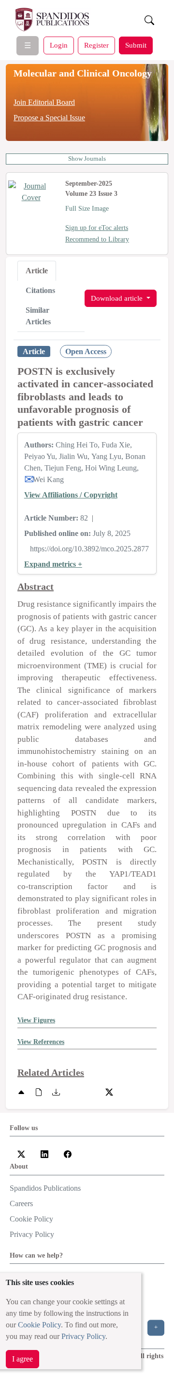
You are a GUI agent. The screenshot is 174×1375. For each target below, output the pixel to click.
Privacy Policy (83, 1336)
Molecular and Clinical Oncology (83, 73)
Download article (118, 298)
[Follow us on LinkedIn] (44, 1153)
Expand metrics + (53, 564)
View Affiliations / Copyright (70, 495)
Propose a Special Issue (49, 118)
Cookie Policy (39, 1325)
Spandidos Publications (45, 1188)
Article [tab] (37, 271)
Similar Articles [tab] (38, 316)
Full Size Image (87, 208)
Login (59, 45)
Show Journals (87, 158)
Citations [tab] (40, 290)
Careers (21, 1203)
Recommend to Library (97, 239)
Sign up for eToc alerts (96, 227)
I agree (22, 1359)
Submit (135, 45)
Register (96, 45)
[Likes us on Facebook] (68, 1153)
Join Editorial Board (44, 102)
